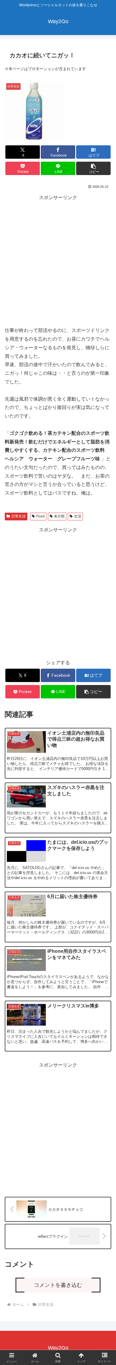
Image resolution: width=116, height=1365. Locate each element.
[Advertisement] (58, 260)
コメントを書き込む (58, 1285)
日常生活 (18, 516)
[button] (93, 168)
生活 (77, 516)
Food (40, 516)
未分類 (59, 516)
